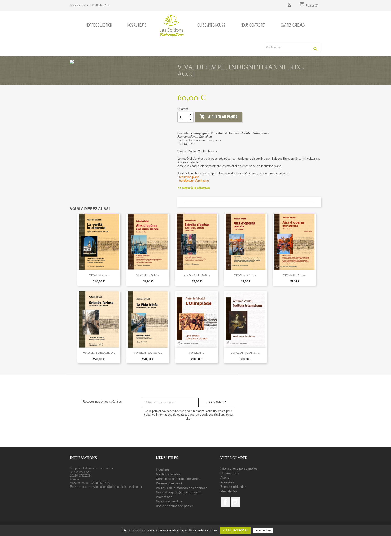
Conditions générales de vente (178, 478)
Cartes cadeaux (293, 25)
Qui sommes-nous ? (211, 25)
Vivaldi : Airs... (148, 275)
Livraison (162, 469)
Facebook (225, 502)
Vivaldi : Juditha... (246, 352)
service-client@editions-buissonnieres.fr (116, 486)
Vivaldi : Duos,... (197, 275)
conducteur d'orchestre (194, 180)
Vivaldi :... (197, 352)
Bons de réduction (233, 486)
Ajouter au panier (218, 117)
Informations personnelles (238, 468)
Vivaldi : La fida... (148, 352)
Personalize (263, 530)
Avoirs (224, 477)
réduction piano (189, 177)
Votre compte (233, 457)
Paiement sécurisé (169, 483)
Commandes (229, 473)
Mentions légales (168, 474)
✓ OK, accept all (235, 530)
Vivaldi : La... (99, 275)
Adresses (227, 482)
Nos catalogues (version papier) (179, 492)
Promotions (164, 497)
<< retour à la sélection (193, 188)
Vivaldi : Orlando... (99, 352)
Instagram (235, 502)
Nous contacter (253, 25)
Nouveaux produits (169, 501)
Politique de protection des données (181, 488)
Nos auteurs (136, 25)
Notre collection (99, 25)
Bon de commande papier (174, 506)
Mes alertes (228, 491)
